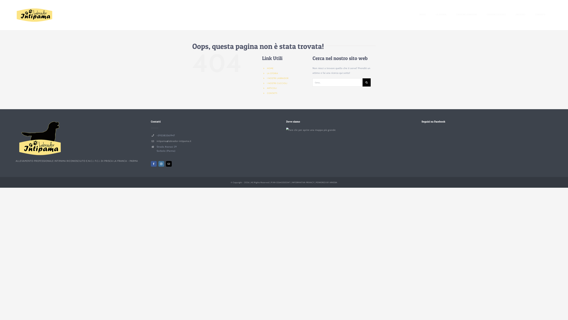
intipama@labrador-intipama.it (174, 141)
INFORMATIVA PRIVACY (303, 182)
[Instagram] (161, 164)
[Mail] (169, 164)
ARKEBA (333, 182)
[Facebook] (154, 164)
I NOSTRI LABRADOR (277, 78)
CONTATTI (272, 93)
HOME (270, 68)
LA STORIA (272, 73)
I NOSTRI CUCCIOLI (277, 83)
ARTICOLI (272, 88)
